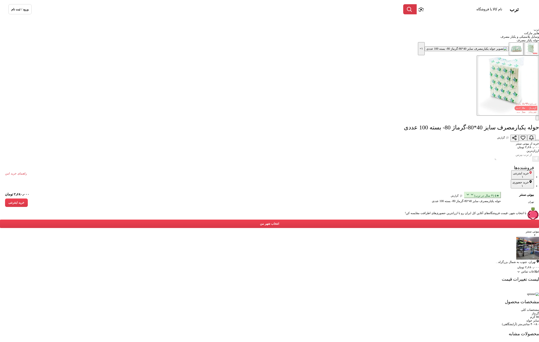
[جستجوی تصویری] (421, 9)
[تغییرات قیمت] (531, 138)
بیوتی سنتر (526, 194)
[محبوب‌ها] (523, 138)
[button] (20, 9)
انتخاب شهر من (269, 223)
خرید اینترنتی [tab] (521, 175)
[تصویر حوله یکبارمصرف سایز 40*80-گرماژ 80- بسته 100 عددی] (531, 48)
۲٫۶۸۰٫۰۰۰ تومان (17, 194)
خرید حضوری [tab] (520, 184)
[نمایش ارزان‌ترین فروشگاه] (537, 140)
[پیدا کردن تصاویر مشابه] (537, 118)
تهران (531, 201)
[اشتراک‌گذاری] (514, 138)
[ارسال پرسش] (535, 159)
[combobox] (460, 9)
